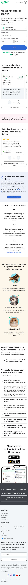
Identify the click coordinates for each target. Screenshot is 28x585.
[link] (14, 47)
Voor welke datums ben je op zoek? (9, 38)
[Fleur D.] (12, 86)
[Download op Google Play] (14, 462)
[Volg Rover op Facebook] (8, 575)
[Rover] (5, 2)
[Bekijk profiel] (12, 146)
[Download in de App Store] (14, 457)
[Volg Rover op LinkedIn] (14, 575)
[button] (25, 2)
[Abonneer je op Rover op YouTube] (17, 575)
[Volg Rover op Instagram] (11, 575)
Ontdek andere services (7, 24)
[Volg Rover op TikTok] (20, 575)
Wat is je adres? (5, 32)
